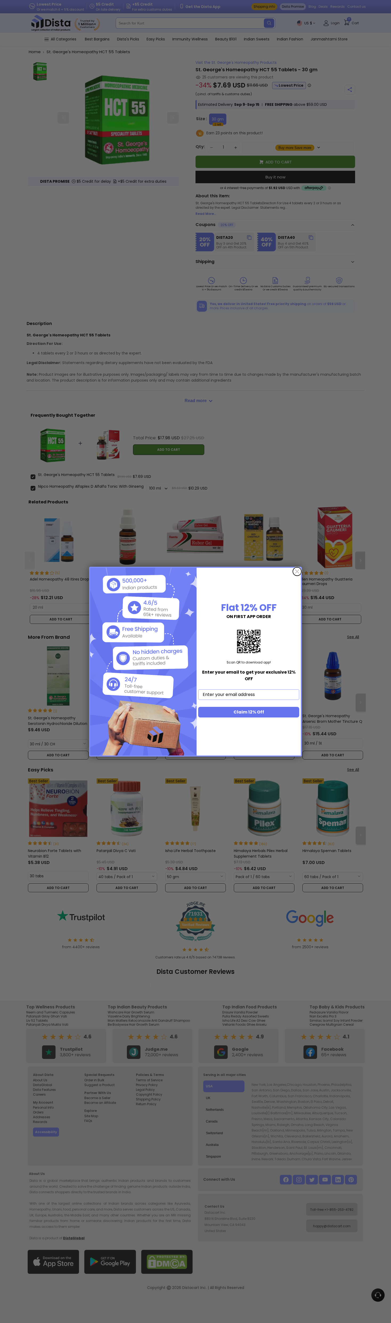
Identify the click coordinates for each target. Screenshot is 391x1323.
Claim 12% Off (249, 712)
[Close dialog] (297, 571)
